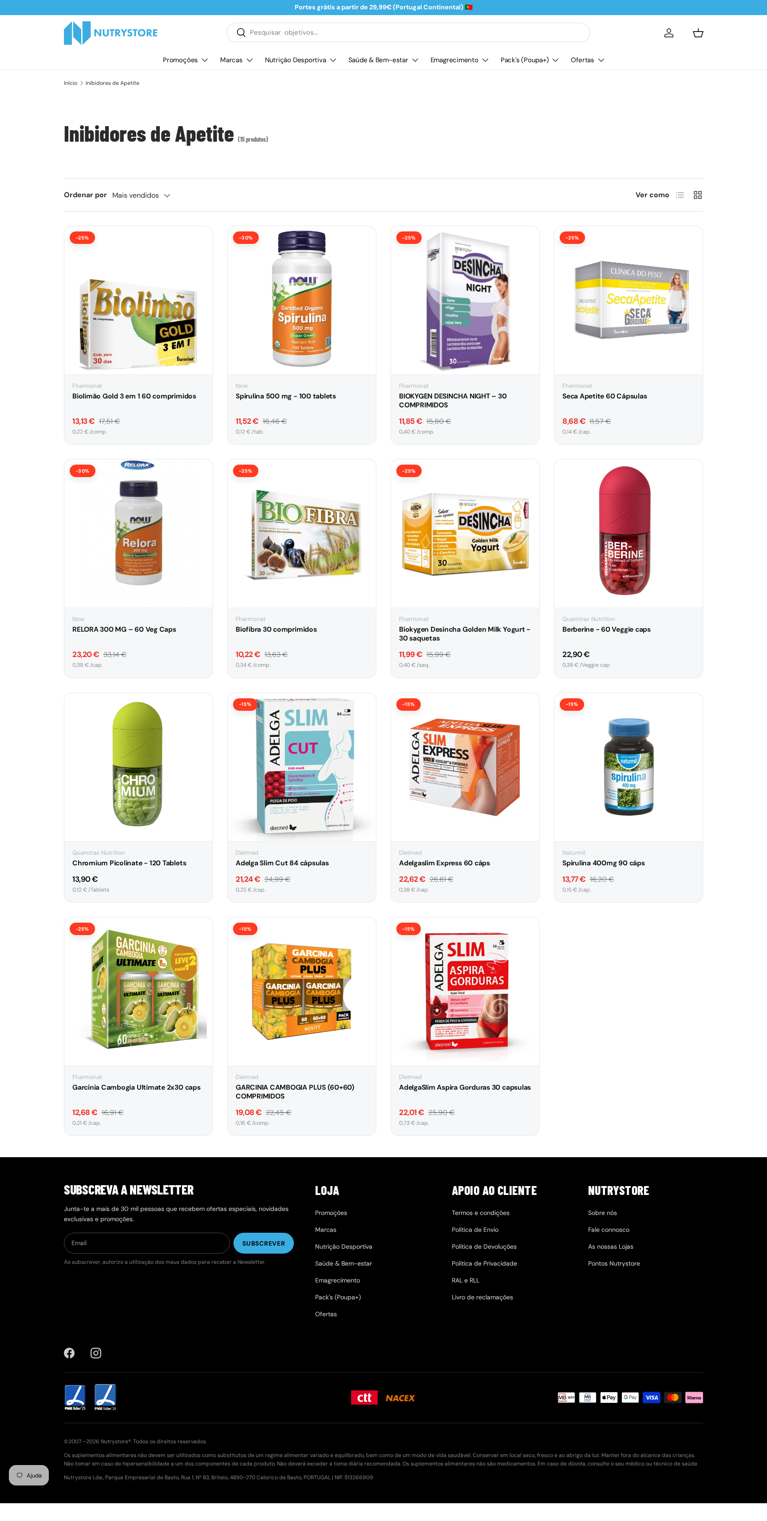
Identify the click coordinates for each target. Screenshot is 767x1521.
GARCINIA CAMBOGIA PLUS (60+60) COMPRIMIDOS (295, 1092)
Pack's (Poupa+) (525, 59)
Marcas (231, 59)
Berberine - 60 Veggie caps (606, 629)
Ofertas (582, 59)
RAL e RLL (465, 1280)
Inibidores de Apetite (112, 83)
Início (70, 83)
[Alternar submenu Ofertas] (601, 60)
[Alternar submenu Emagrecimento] (485, 60)
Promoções (180, 59)
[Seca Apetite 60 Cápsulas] (628, 300)
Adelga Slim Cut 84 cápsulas (282, 863)
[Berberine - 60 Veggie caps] (628, 533)
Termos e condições (481, 1213)
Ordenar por (85, 194)
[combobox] (408, 32)
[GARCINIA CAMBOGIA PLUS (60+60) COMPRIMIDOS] (302, 991)
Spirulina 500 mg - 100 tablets (286, 396)
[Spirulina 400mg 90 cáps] (628, 767)
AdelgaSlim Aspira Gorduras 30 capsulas (465, 1087)
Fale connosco (608, 1230)
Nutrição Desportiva (295, 59)
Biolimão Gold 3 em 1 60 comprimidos (134, 396)
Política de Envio (475, 1230)
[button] (698, 33)
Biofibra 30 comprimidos (276, 629)
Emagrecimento (454, 59)
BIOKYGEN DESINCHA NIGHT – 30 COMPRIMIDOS (452, 401)
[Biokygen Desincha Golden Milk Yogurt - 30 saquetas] (465, 533)
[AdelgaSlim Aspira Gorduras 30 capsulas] (465, 991)
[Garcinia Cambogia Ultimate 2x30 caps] (138, 991)
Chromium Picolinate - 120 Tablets (129, 863)
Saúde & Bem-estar (378, 59)
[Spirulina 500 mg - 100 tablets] (302, 300)
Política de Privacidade (484, 1263)
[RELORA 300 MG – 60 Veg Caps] (138, 533)
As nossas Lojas (610, 1246)
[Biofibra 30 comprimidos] (302, 533)
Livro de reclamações (482, 1297)
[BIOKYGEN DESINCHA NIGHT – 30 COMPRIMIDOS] (465, 300)
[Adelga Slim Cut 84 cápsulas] (302, 767)
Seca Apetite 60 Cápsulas (604, 396)
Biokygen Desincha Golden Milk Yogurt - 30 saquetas (464, 634)
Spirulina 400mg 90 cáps (603, 863)
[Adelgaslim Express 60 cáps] (465, 767)
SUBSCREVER (263, 1243)
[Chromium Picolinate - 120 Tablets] (138, 767)
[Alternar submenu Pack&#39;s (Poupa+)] (555, 60)
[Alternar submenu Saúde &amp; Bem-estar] (415, 60)
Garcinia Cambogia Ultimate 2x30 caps (136, 1087)
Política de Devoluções (484, 1246)
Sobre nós (602, 1213)
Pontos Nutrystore (614, 1263)
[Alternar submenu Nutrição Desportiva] (333, 60)
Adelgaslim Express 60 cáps (444, 863)
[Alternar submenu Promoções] (205, 60)
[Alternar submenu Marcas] (249, 60)
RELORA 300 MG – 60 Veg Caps (124, 629)
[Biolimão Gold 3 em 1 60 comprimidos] (138, 300)
